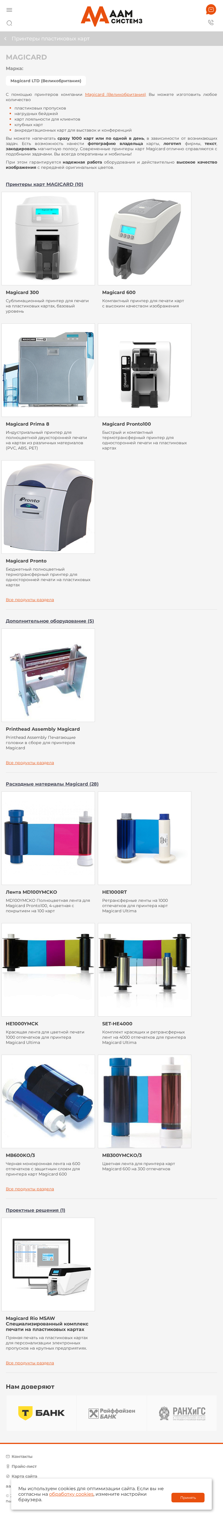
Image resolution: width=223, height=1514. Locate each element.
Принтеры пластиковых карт (51, 38)
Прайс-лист (24, 1466)
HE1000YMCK (22, 1023)
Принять (188, 1497)
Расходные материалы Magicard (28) (52, 784)
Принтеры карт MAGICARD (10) (44, 184)
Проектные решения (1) (35, 1210)
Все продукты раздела (30, 599)
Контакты (22, 1456)
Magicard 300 (22, 292)
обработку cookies (71, 1494)
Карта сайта (24, 1476)
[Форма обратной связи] (211, 9)
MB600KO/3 (20, 1155)
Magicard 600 (119, 292)
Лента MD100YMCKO (31, 892)
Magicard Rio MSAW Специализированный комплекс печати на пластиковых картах (47, 1324)
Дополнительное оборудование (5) (50, 621)
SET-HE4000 (117, 1023)
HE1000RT (114, 892)
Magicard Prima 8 (27, 424)
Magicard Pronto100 (126, 424)
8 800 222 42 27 (211, 22)
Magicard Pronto (26, 561)
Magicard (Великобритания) (115, 94)
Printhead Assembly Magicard (43, 729)
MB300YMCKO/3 (122, 1155)
